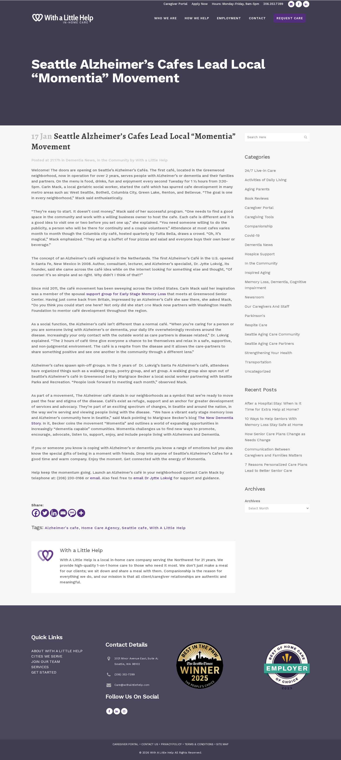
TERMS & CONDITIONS (199, 744)
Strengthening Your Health (268, 353)
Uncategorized (258, 371)
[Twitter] (45, 513)
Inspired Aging (257, 272)
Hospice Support (260, 254)
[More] (81, 513)
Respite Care (256, 325)
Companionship (259, 226)
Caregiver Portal (175, 4)
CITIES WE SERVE (46, 656)
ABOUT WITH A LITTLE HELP (57, 651)
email (95, 478)
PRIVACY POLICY (171, 744)
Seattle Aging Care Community (272, 334)
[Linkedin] (54, 513)
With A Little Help (167, 528)
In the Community (113, 160)
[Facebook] (36, 513)
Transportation (258, 362)
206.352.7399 (273, 4)
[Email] (63, 513)
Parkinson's (255, 315)
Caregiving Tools (259, 217)
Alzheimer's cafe (62, 528)
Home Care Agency (100, 528)
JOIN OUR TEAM (45, 661)
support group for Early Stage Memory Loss (126, 294)
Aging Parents (257, 189)
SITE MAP (222, 744)
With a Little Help (151, 160)
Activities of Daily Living (265, 180)
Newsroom (254, 297)
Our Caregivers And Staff (267, 306)
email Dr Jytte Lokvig (152, 478)
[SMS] (72, 513)
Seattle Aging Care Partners (269, 343)
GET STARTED (43, 672)
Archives (252, 501)
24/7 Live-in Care (260, 170)
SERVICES (39, 667)
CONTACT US (149, 744)
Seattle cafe (134, 528)
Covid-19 (252, 235)
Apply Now (200, 4)
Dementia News (80, 160)
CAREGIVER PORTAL (125, 744)
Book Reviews (257, 198)
